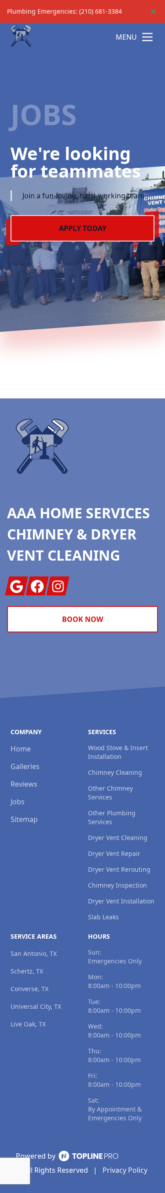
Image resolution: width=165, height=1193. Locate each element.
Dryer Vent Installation (121, 901)
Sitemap (24, 819)
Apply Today (82, 228)
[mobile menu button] (147, 37)
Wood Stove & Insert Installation (118, 752)
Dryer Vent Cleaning (117, 837)
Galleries (25, 766)
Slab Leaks (103, 917)
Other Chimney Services (110, 792)
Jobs (18, 801)
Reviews (24, 784)
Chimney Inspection (117, 885)
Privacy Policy (125, 1170)
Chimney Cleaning (115, 772)
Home (21, 749)
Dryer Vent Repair (114, 853)
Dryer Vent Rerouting (119, 869)
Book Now (82, 619)
